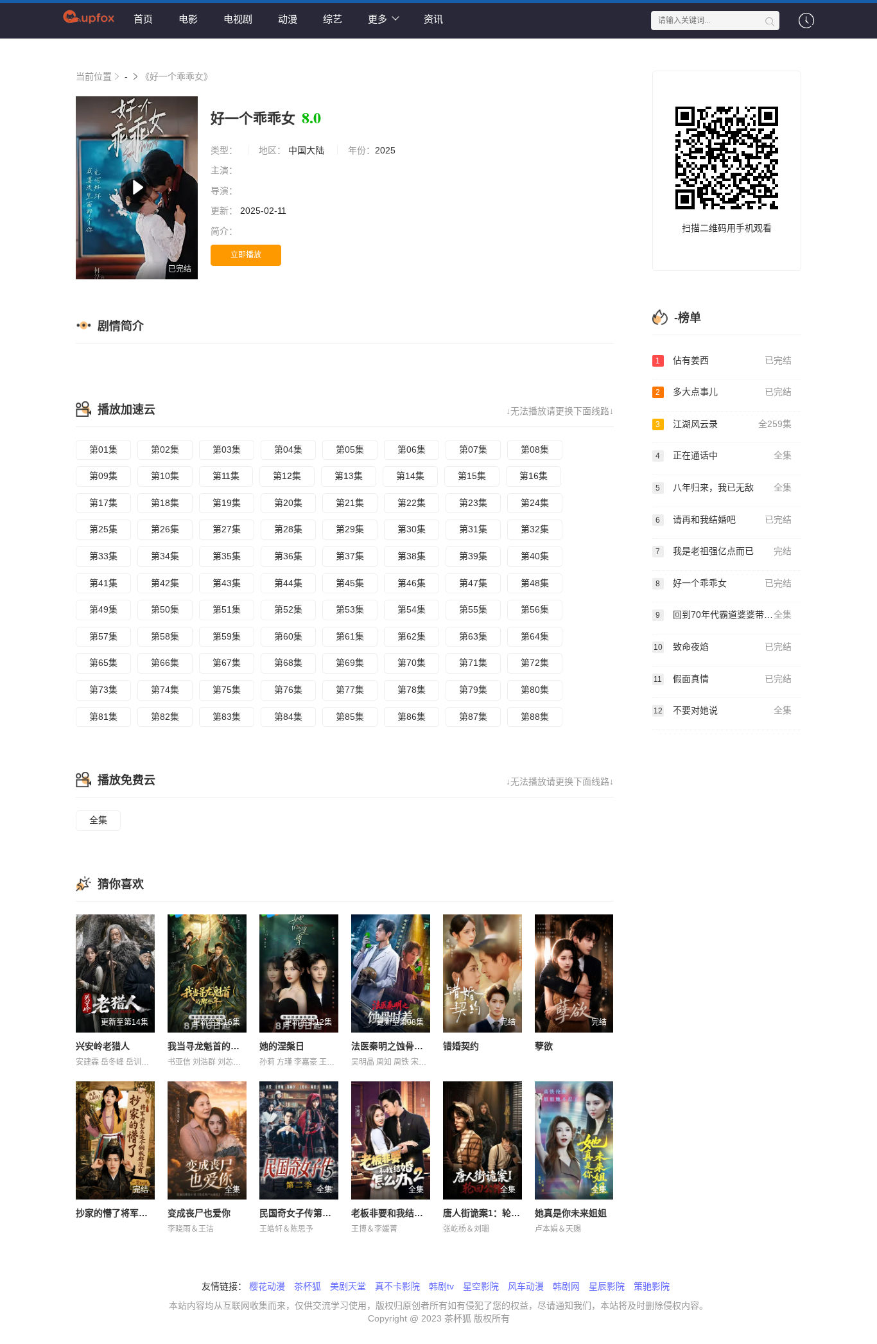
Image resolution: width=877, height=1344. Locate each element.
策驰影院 (652, 1286)
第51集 (227, 609)
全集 (98, 820)
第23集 (473, 503)
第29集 (350, 529)
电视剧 (237, 18)
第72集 (535, 663)
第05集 (350, 449)
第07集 (473, 449)
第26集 (165, 529)
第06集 (411, 449)
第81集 (103, 716)
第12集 (287, 476)
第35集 (227, 556)
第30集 (411, 529)
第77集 (350, 690)
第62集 (411, 636)
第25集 (103, 529)
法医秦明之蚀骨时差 (391, 1046)
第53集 (350, 609)
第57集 (103, 636)
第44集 (288, 583)
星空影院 (481, 1286)
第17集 (103, 503)
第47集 (473, 583)
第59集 (227, 636)
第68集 (288, 663)
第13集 (348, 476)
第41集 (103, 583)
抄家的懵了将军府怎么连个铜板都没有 (152, 1213)
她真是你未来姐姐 (571, 1213)
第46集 (411, 583)
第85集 (350, 716)
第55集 (473, 609)
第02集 (165, 449)
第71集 (473, 663)
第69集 (350, 663)
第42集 (165, 583)
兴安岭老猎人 (103, 1046)
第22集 (411, 503)
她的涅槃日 (281, 1046)
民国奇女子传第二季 (299, 1213)
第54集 (411, 609)
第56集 (535, 609)
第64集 (535, 636)
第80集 (535, 690)
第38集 (411, 556)
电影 (188, 18)
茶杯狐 (307, 1286)
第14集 (410, 476)
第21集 (350, 503)
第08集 (535, 449)
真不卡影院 (397, 1286)
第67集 (227, 663)
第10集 (165, 476)
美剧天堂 (348, 1286)
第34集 (165, 556)
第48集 (535, 583)
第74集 (165, 690)
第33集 (103, 556)
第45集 (350, 583)
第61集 (350, 636)
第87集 (473, 716)
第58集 (165, 636)
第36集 (288, 556)
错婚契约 (461, 1046)
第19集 (227, 503)
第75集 (227, 690)
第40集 (535, 556)
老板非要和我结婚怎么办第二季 (414, 1213)
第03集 (227, 449)
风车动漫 (526, 1286)
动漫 (287, 18)
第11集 (226, 476)
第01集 (103, 449)
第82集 (165, 716)
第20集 (288, 503)
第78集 (411, 690)
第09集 (103, 476)
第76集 (288, 690)
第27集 (227, 529)
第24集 (535, 503)
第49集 (103, 609)
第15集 (472, 476)
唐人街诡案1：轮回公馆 (490, 1213)
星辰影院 (607, 1286)
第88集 (535, 716)
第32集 (535, 529)
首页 (143, 18)
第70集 (411, 663)
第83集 (227, 716)
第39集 (473, 556)
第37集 (350, 556)
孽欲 (544, 1046)
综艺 (332, 18)
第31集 (473, 529)
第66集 (165, 663)
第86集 (411, 716)
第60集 (288, 636)
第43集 (227, 583)
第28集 (288, 529)
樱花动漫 (267, 1286)
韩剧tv (441, 1286)
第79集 (473, 690)
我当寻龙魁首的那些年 (212, 1046)
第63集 (473, 636)
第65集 (103, 663)
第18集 (165, 503)
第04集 (288, 449)
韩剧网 (566, 1286)
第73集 (103, 690)
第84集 (288, 716)
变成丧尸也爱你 (199, 1213)
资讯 (433, 18)
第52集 (288, 609)
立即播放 (245, 254)
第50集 (165, 609)
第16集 (533, 476)
